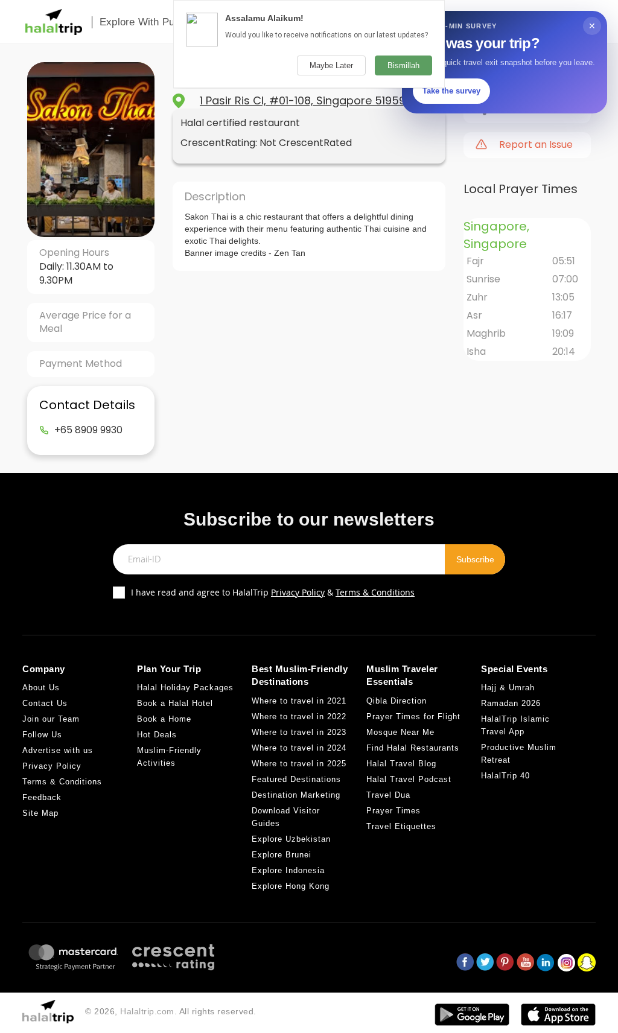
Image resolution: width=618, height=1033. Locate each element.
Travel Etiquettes (401, 826)
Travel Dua (388, 794)
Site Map (40, 813)
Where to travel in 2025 (299, 763)
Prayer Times (393, 810)
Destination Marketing (296, 794)
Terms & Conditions (375, 592)
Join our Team (51, 718)
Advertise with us (57, 750)
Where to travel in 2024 (299, 747)
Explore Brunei (281, 854)
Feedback (42, 797)
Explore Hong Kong (291, 886)
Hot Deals (157, 734)
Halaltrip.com (147, 1011)
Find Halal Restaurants (412, 747)
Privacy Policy (298, 592)
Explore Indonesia (288, 870)
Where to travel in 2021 (299, 700)
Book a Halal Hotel (175, 703)
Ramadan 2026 (511, 703)
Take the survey (451, 90)
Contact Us (45, 703)
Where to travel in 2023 (299, 732)
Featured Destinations (296, 779)
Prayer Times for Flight (413, 716)
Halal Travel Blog (401, 763)
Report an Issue (536, 144)
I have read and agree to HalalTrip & (273, 592)
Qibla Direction (396, 700)
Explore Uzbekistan (291, 839)
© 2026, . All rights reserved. (170, 1011)
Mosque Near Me (400, 732)
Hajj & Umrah (508, 687)
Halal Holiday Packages (185, 687)
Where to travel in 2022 (299, 716)
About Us (41, 687)
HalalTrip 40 (505, 775)
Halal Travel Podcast (408, 779)
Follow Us (42, 734)
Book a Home (164, 718)
